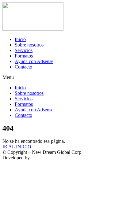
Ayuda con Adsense (34, 61)
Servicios (24, 50)
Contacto (23, 66)
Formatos (24, 55)
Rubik (37, 157)
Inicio (20, 39)
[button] (57, 77)
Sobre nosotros (29, 44)
